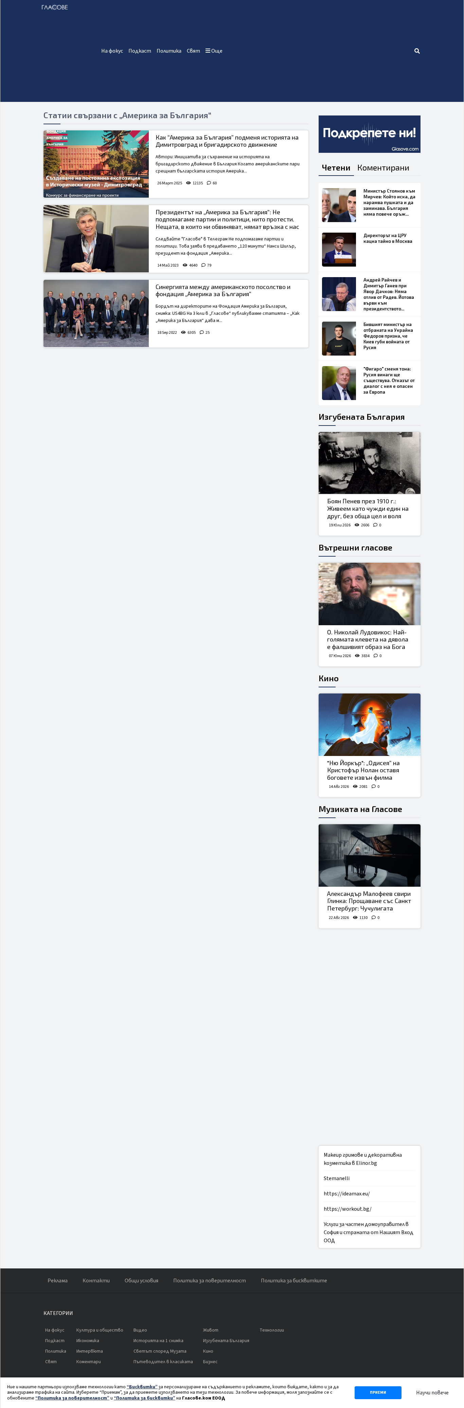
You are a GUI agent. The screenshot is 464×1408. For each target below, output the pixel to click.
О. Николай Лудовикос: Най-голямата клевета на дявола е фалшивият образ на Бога (367, 639)
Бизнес (210, 1361)
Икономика (87, 1340)
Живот (210, 1330)
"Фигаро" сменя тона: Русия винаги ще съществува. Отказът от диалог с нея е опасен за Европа (389, 380)
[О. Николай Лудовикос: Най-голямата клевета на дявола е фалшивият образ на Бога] (370, 594)
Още (216, 51)
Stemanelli (337, 1178)
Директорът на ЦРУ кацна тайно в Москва (387, 238)
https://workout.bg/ (348, 1209)
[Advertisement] (319, 50)
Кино (329, 678)
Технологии (272, 1330)
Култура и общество (99, 1330)
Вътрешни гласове (355, 547)
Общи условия (141, 1280)
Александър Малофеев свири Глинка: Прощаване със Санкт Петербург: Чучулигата (369, 901)
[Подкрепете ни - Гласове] (370, 134)
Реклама (58, 1280)
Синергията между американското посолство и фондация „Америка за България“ (223, 290)
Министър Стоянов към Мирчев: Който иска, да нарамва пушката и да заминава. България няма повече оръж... (389, 202)
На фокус (112, 51)
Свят (193, 51)
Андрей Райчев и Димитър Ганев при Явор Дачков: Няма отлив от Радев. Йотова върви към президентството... (388, 294)
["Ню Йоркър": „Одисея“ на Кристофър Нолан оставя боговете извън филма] (370, 724)
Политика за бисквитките (294, 1280)
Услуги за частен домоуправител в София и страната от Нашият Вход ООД (368, 1232)
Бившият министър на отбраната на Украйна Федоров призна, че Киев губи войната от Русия (388, 336)
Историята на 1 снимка (158, 1340)
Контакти (96, 1280)
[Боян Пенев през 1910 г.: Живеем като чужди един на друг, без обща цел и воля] (370, 463)
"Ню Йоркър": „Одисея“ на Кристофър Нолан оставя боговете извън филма (363, 770)
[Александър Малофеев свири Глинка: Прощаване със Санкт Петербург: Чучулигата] (370, 855)
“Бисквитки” (142, 1387)
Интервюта (89, 1351)
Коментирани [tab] (383, 167)
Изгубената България (362, 416)
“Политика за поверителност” (72, 1398)
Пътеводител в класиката (163, 1361)
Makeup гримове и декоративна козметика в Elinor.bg (363, 1159)
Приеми (378, 1392)
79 (209, 265)
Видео (140, 1330)
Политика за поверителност (209, 1280)
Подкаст (139, 51)
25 (208, 333)
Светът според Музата (159, 1351)
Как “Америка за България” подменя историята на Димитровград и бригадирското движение (227, 140)
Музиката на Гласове (360, 809)
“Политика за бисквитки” (144, 1398)
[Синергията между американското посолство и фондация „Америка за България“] (96, 313)
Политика (169, 51)
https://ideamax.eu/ (347, 1193)
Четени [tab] (336, 167)
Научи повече (432, 1392)
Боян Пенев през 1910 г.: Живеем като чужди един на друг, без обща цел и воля (368, 508)
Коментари (88, 1361)
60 (215, 183)
